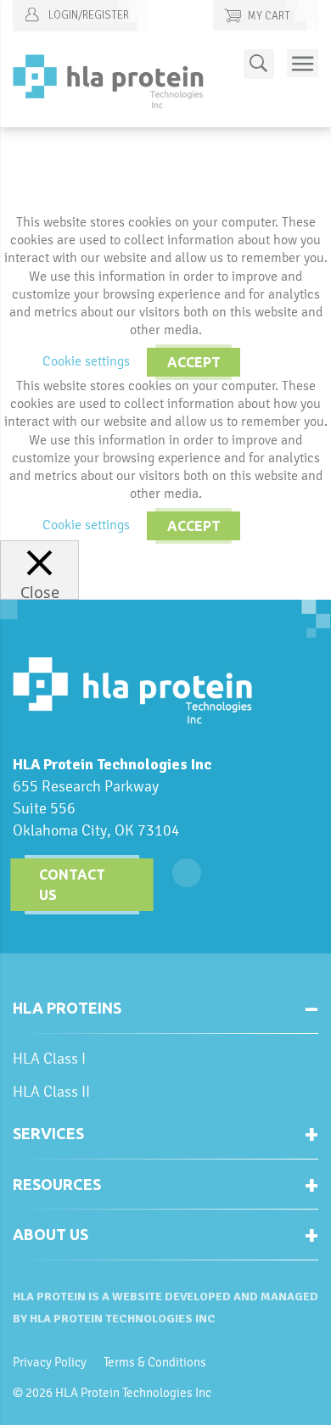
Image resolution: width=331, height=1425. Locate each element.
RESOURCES (57, 1184)
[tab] (165, 1015)
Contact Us (72, 884)
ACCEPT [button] (194, 362)
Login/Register (87, 15)
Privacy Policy (50, 1362)
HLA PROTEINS (67, 1007)
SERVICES (48, 1133)
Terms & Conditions (155, 1362)
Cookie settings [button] (86, 361)
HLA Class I (49, 1058)
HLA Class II (51, 1091)
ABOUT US (50, 1234)
